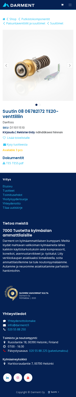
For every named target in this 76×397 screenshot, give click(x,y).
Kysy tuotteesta (16, 144)
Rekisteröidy (26, 132)
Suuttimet (56, 23)
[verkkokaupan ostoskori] (62, 5)
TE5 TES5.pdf (14, 163)
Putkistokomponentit (35, 19)
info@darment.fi (18, 325)
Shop (13, 19)
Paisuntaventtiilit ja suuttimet (25, 23)
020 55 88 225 (38, 351)
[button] (6, 65)
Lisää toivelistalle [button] (18, 138)
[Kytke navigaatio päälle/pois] (70, 4)
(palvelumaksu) (58, 351)
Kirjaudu (9, 132)
